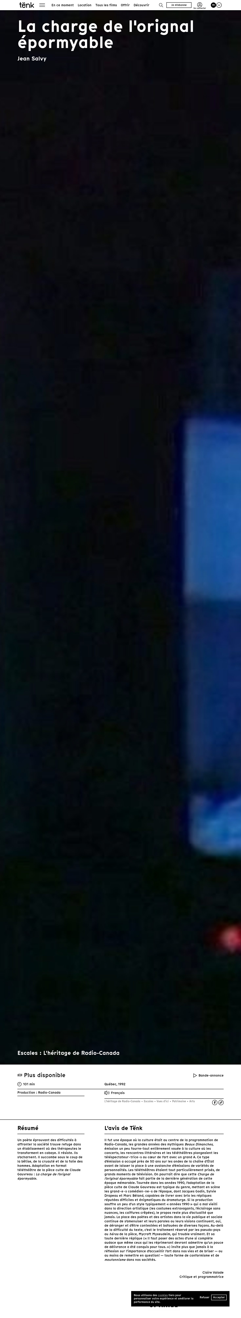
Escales (148, 1101)
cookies (163, 1295)
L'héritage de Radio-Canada (122, 1101)
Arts (192, 1101)
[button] (161, 5)
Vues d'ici (163, 1101)
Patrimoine (179, 1101)
